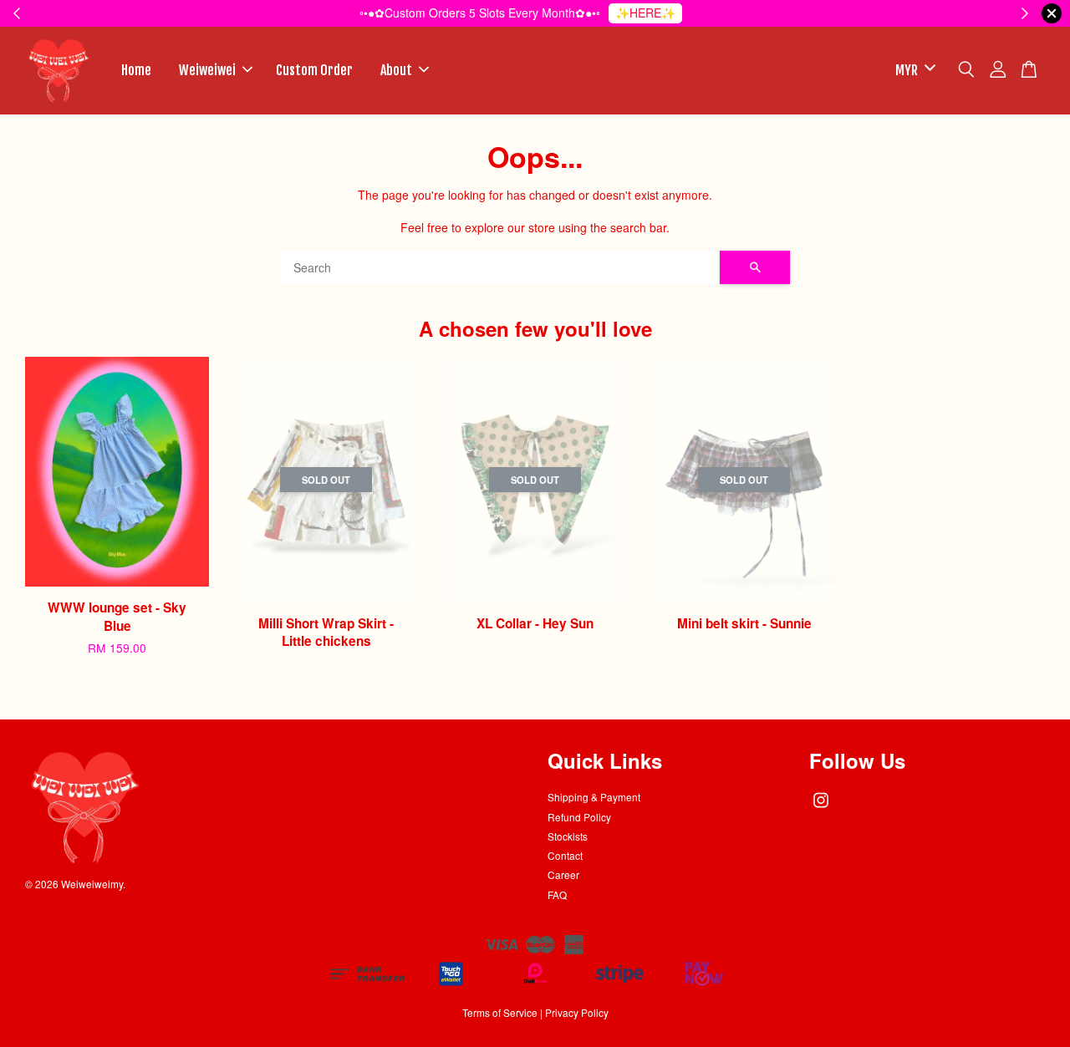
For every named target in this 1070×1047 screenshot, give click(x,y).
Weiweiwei (207, 70)
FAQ (557, 894)
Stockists (568, 836)
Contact (565, 855)
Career (563, 874)
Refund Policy (579, 817)
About (396, 70)
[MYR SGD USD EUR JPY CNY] (912, 71)
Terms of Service (500, 1012)
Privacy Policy (577, 1012)
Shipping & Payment (594, 797)
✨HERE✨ (645, 12)
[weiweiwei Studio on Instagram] (821, 807)
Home (136, 70)
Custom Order (314, 70)
